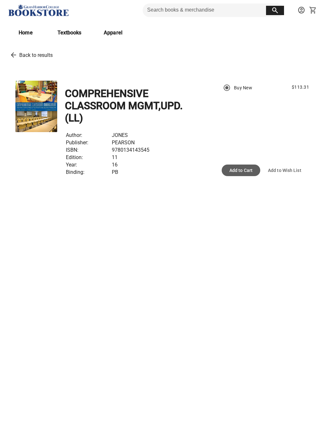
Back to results (36, 55)
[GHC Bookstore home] (38, 10)
